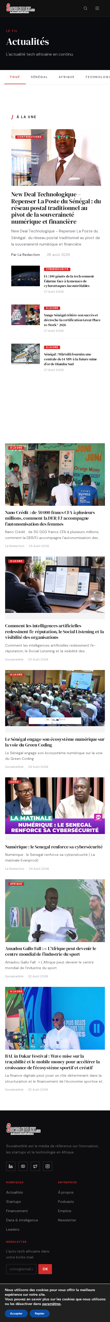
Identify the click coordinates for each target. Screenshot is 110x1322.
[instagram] (47, 1166)
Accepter (16, 1313)
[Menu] (97, 8)
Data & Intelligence (22, 1220)
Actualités (14, 1192)
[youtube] (23, 1166)
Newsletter (67, 1220)
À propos (66, 1192)
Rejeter (40, 1313)
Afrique (66, 77)
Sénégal (39, 77)
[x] (35, 1166)
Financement (17, 1210)
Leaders (12, 1229)
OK (45, 1269)
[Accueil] (20, 8)
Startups (13, 1201)
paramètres (51, 1304)
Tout (15, 77)
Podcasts (66, 1201)
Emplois (64, 1210)
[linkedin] (10, 1166)
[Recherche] (85, 8)
